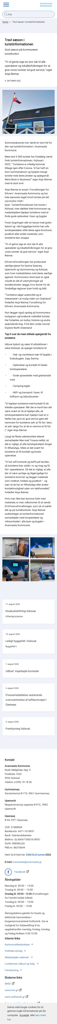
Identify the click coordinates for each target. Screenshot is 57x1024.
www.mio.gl (11, 990)
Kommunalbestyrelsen (17, 944)
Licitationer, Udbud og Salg (20, 963)
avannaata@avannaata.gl (26, 861)
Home (5, 22)
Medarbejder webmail (17, 957)
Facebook (19, 871)
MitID (8, 983)
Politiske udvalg (13, 950)
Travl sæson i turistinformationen (28, 22)
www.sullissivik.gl (15, 996)
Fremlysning (12, 970)
